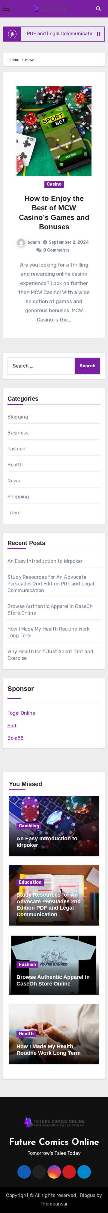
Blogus (87, 1195)
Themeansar (54, 1204)
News (14, 481)
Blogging (18, 417)
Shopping (18, 497)
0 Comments (56, 250)
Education (30, 882)
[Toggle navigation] (6, 9)
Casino (54, 184)
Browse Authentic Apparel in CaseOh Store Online (53, 980)
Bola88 (15, 738)
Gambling (29, 826)
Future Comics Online (54, 1142)
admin (33, 242)
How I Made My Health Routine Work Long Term (48, 1049)
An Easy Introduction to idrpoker (45, 561)
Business (18, 433)
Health (15, 465)
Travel (15, 513)
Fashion (17, 449)
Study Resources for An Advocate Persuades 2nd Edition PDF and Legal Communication (51, 583)
